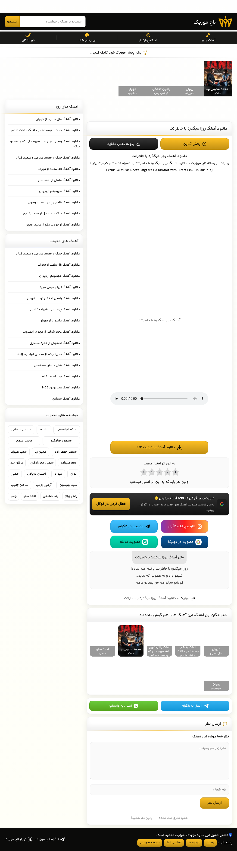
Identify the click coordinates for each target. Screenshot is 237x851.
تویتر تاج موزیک (15, 839)
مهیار (15, 473)
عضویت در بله (130, 542)
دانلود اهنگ (178, 163)
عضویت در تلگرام (130, 526)
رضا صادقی (50, 496)
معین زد (40, 451)
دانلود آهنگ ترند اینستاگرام (60, 376)
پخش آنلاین (191, 144)
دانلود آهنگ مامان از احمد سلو (59, 180)
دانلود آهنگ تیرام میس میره (60, 287)
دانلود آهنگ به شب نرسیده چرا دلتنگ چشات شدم (45, 130)
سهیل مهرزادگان (42, 462)
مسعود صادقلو (61, 440)
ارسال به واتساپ (120, 705)
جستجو (12, 21)
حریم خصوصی (149, 842)
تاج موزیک (204, 22)
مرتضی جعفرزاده (66, 451)
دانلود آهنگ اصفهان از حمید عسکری (55, 343)
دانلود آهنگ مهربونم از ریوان (59, 191)
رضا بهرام (71, 496)
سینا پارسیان (68, 485)
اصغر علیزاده (69, 462)
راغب (13, 496)
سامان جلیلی (19, 485)
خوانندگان (28, 40)
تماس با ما (174, 842)
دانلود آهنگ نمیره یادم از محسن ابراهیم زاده (48, 354)
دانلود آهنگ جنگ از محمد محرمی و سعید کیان (48, 157)
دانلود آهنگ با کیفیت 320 (156, 447)
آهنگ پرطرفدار (148, 40)
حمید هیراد (19, 451)
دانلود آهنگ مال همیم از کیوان (58, 119)
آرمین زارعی (44, 485)
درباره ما (194, 842)
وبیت (210, 842)
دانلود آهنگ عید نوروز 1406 (61, 387)
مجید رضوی (24, 440)
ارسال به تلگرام (192, 705)
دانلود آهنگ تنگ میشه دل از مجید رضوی (51, 213)
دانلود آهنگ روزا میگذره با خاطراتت (198, 129)
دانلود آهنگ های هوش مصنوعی (57, 365)
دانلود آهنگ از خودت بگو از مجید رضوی (52, 224)
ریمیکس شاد (87, 40)
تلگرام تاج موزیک (47, 839)
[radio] (175, 472)
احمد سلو (29, 496)
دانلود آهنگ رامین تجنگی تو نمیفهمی (53, 298)
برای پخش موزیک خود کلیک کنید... (115, 52)
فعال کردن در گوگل (111, 504)
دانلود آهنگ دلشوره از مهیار (60, 320)
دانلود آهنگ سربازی (66, 398)
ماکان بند (16, 462)
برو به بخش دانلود (120, 144)
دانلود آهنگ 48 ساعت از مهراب (58, 169)
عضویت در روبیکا (180, 542)
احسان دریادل (36, 473)
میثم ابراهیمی (66, 429)
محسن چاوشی (21, 429)
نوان (73, 473)
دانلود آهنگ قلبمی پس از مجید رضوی (54, 202)
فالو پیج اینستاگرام (182, 526)
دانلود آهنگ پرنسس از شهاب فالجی (55, 309)
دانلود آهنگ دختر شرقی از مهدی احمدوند (51, 331)
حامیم (44, 429)
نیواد (58, 473)
